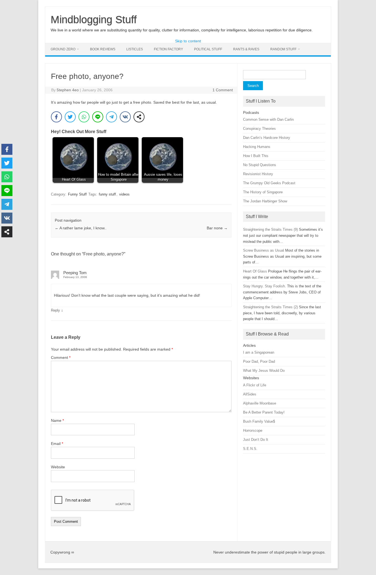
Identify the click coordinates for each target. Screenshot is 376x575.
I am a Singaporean (258, 352)
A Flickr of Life (254, 385)
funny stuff (107, 194)
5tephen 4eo (68, 90)
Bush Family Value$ (259, 421)
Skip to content (188, 41)
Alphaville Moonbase (259, 403)
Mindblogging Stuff (94, 19)
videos (124, 194)
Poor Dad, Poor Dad (259, 361)
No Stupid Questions (259, 165)
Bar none (217, 228)
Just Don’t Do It (255, 440)
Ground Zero (63, 49)
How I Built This (255, 156)
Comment (60, 357)
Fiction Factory (168, 49)
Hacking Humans (256, 147)
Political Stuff (208, 49)
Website (58, 467)
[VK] (125, 116)
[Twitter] (70, 116)
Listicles (134, 49)
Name (57, 420)
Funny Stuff (77, 194)
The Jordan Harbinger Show (265, 201)
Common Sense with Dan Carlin (268, 119)
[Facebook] (56, 116)
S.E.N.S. (250, 449)
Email (57, 443)
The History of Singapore (263, 192)
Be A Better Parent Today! (264, 412)
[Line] (97, 116)
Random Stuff (283, 49)
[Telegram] (111, 116)
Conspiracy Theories (259, 128)
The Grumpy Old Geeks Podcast (269, 183)
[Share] (139, 116)
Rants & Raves (246, 49)
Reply (55, 310)
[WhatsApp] (83, 116)
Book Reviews (102, 49)
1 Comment (222, 90)
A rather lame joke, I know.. (81, 228)
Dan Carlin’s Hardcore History (266, 138)
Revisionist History (258, 174)
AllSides (249, 394)
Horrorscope (252, 430)
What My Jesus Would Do (264, 370)
